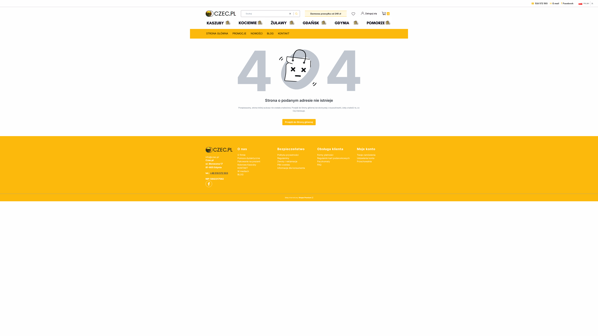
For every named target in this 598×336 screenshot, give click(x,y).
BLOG (240, 174)
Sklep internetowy (298, 197)
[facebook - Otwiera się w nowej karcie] (209, 184)
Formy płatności (325, 155)
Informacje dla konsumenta (291, 168)
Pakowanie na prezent (248, 161)
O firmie (241, 155)
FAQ (319, 164)
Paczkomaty (323, 161)
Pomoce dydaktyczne (248, 158)
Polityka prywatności (288, 155)
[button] (296, 13)
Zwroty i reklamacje (287, 161)
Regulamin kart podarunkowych (333, 158)
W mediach (243, 171)
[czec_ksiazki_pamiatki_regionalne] (219, 150)
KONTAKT (242, 168)
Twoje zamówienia (366, 155)
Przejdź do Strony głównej (299, 122)
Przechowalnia (364, 161)
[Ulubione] (354, 14)
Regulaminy (283, 158)
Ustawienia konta (365, 158)
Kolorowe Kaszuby (246, 164)
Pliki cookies (283, 164)
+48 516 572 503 (219, 173)
